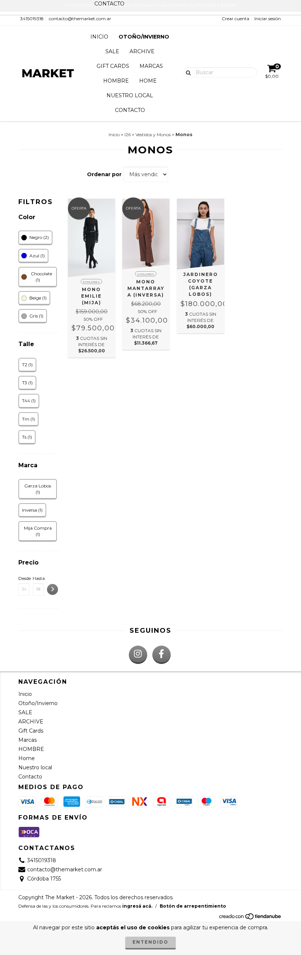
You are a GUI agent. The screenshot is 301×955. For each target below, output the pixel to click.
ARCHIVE (142, 51)
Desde (23, 578)
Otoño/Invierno (144, 36)
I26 (127, 134)
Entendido (150, 942)
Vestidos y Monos (153, 134)
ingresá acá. (137, 906)
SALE (112, 51)
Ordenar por (104, 174)
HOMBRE (116, 80)
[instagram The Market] (138, 655)
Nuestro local (129, 95)
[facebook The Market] (161, 655)
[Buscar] (187, 72)
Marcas (151, 66)
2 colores (145, 274)
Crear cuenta (235, 18)
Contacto (130, 110)
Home (148, 80)
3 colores (91, 282)
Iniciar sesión (267, 18)
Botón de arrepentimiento (193, 906)
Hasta (38, 578)
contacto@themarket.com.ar (80, 18)
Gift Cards (113, 66)
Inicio (99, 36)
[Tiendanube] (250, 918)
